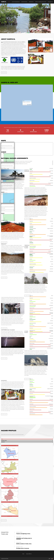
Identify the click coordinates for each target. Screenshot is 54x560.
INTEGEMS (18, 66)
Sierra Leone (4, 440)
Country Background (16, 1)
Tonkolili (10, 473)
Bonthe (10, 516)
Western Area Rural (10, 459)
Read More (3, 210)
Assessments (31, 1)
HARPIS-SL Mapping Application (40, 1)
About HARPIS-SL (29, 553)
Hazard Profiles (24, 1)
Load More (4, 520)
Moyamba (9, 487)
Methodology (50, 1)
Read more (4, 72)
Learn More (4, 193)
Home (9, 1)
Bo (9, 502)
